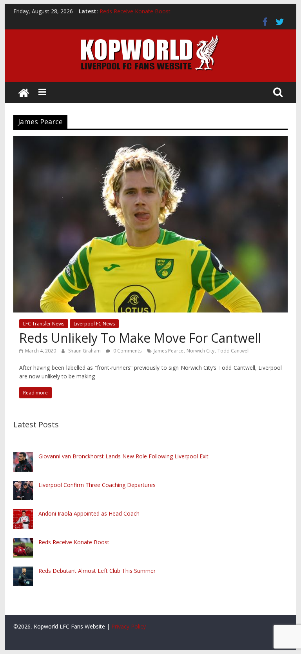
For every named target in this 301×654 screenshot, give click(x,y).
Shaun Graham (85, 350)
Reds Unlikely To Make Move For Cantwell (140, 337)
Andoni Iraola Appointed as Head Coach (89, 513)
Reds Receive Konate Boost (135, 11)
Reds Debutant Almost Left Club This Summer (97, 570)
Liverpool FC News (94, 323)
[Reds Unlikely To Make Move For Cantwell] (150, 140)
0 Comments (126, 350)
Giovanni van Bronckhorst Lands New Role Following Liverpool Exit (123, 456)
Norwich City (200, 350)
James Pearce (168, 350)
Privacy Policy (128, 626)
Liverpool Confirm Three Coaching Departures (97, 485)
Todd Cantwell (234, 350)
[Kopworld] (23, 92)
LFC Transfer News (43, 323)
